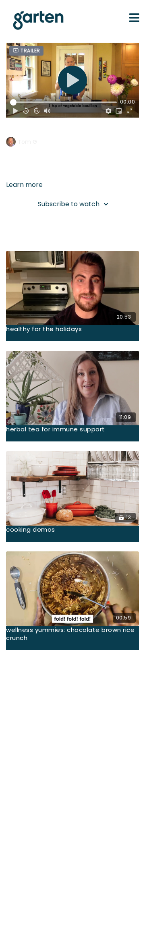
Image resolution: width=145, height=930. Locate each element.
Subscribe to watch (68, 204)
